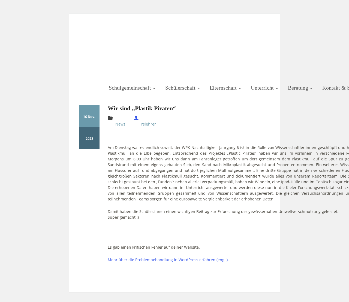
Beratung (298, 88)
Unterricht (263, 88)
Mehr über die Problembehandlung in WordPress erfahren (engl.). (168, 259)
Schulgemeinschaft (130, 88)
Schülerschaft (181, 88)
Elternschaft (224, 88)
